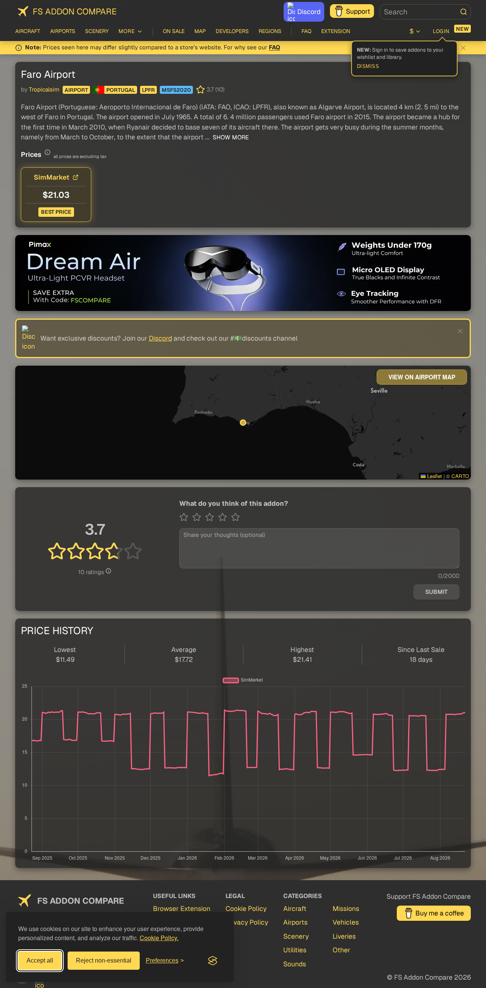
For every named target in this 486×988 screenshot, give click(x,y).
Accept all (40, 960)
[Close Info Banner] (463, 48)
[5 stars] (235, 517)
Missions (346, 908)
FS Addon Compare (75, 11)
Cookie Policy (246, 908)
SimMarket (51, 177)
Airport (76, 90)
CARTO (460, 476)
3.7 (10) (215, 89)
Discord (308, 11)
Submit (436, 592)
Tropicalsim (44, 89)
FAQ (306, 31)
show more (230, 137)
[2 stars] (198, 517)
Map (200, 31)
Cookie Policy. (159, 937)
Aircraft (27, 31)
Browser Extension (181, 908)
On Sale (174, 31)
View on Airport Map (421, 377)
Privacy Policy (247, 922)
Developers (232, 31)
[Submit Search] (463, 11)
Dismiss (368, 66)
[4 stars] (224, 517)
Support (358, 11)
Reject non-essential (103, 960)
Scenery (97, 31)
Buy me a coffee (439, 913)
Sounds (294, 964)
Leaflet (434, 476)
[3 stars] (211, 517)
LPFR (148, 90)
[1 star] (185, 517)
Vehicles (346, 922)
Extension (335, 31)
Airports (62, 31)
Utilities (294, 949)
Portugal (120, 90)
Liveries (344, 936)
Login (441, 31)
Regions (270, 31)
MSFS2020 (176, 90)
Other (341, 949)
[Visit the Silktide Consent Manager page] (213, 961)
